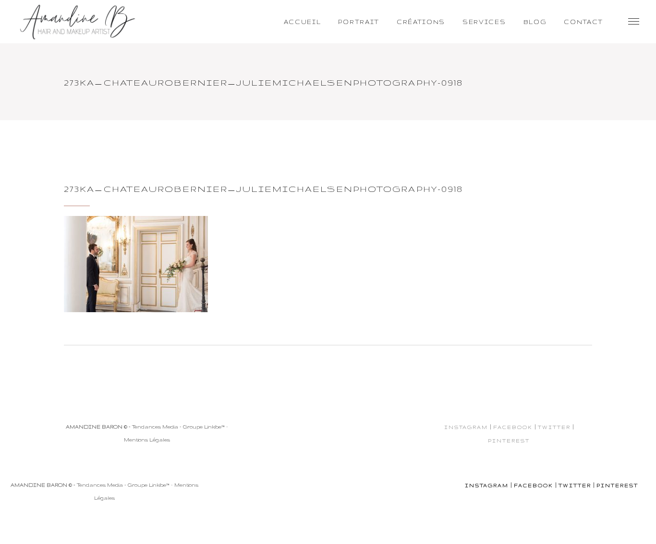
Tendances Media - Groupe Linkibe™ (178, 427)
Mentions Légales (147, 440)
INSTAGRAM (466, 427)
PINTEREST (509, 440)
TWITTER (554, 427)
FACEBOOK (513, 427)
